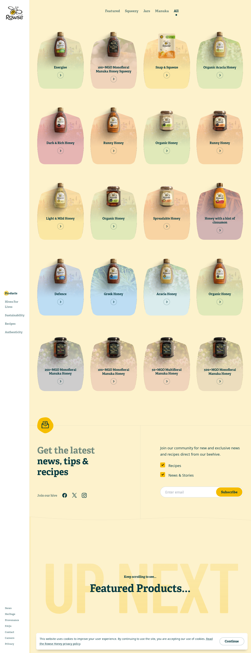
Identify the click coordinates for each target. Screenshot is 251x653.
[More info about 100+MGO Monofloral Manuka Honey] (113, 381)
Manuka (162, 11)
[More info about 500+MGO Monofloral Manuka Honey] (219, 381)
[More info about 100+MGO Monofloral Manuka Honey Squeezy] (113, 79)
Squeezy (131, 11)
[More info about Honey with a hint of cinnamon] (219, 230)
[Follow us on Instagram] (84, 495)
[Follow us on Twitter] (74, 495)
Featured (112, 11)
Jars (146, 11)
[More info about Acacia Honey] (166, 302)
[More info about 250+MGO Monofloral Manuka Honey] (60, 381)
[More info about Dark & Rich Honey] (60, 150)
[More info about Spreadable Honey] (166, 226)
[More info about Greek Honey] (113, 302)
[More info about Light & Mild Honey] (60, 226)
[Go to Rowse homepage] (14, 13)
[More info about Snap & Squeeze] (166, 75)
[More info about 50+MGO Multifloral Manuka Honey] (166, 381)
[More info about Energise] (60, 75)
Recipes (174, 465)
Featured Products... (140, 588)
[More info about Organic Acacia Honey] (219, 75)
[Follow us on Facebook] (64, 495)
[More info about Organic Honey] (166, 150)
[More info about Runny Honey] (113, 150)
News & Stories (181, 475)
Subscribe (229, 492)
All (176, 11)
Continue (232, 641)
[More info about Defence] (60, 302)
